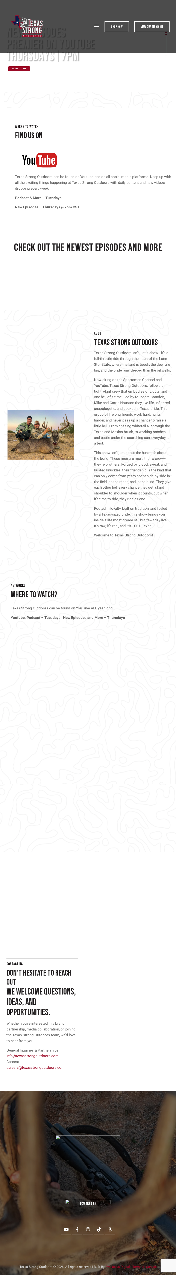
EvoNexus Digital (117, 1267)
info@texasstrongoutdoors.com (32, 1056)
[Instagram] (88, 1230)
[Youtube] (66, 1230)
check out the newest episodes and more (88, 248)
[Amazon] (110, 1230)
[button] (96, 26)
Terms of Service (144, 1267)
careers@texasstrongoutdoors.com (35, 1067)
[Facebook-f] (77, 1230)
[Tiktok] (99, 1230)
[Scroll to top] (168, 1267)
